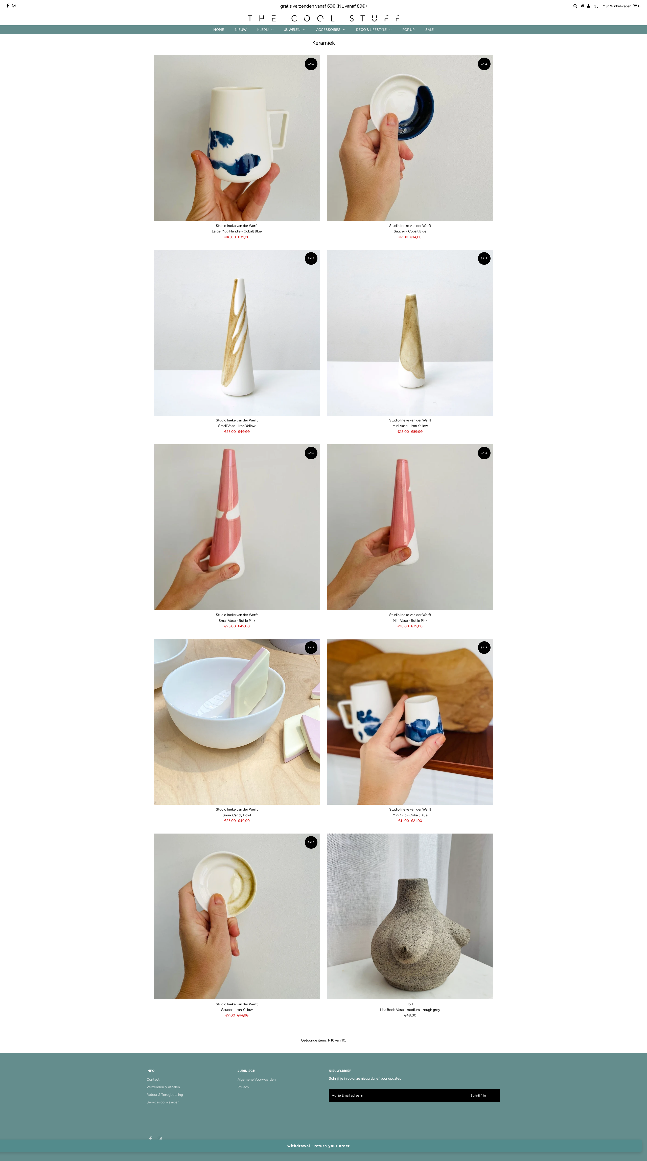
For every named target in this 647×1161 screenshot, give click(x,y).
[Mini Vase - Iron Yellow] (410, 333)
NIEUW (240, 30)
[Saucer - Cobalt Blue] (410, 138)
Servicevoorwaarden (163, 1102)
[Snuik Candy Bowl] (237, 722)
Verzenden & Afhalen (163, 1087)
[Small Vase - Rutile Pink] (237, 527)
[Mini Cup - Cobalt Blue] (410, 722)
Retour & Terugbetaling (165, 1095)
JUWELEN (292, 30)
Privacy (243, 1087)
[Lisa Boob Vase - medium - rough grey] (410, 917)
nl (596, 6)
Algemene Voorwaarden (257, 1079)
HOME (218, 30)
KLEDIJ (263, 30)
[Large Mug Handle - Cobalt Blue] (237, 138)
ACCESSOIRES (328, 30)
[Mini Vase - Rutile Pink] (410, 527)
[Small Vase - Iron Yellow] (237, 333)
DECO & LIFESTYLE (371, 30)
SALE (429, 30)
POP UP (408, 30)
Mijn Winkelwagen (621, 6)
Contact (153, 1079)
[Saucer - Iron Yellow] (237, 917)
